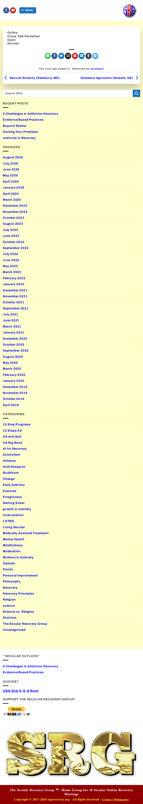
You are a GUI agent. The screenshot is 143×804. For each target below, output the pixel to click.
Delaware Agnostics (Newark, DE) (107, 77)
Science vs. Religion (18, 611)
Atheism (9, 460)
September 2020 (15, 350)
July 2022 (10, 254)
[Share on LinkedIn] (82, 56)
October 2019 (13, 398)
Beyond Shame (14, 125)
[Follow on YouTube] (13, 10)
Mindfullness (13, 545)
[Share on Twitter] (61, 56)
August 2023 (13, 223)
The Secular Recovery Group (25, 623)
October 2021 (13, 302)
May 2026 (10, 175)
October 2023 (13, 217)
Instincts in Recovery (19, 138)
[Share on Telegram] (95, 56)
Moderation (12, 551)
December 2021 (15, 290)
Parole (8, 569)
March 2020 (12, 368)
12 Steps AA (12, 430)
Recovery (10, 587)
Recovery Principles (18, 593)
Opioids (9, 563)
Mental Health (13, 539)
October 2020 (13, 344)
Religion (9, 599)
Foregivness (12, 497)
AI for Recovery (15, 448)
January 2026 (13, 187)
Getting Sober (14, 502)
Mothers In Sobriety (18, 557)
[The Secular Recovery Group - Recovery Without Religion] (129, 10)
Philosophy (11, 581)
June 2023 (11, 235)
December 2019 (15, 386)
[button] (27, 10)
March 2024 (12, 199)
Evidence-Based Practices (23, 119)
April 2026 (11, 181)
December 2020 (15, 338)
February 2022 (14, 278)
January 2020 (13, 380)
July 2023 (10, 229)
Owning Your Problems (20, 131)
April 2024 (11, 193)
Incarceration (13, 515)
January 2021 (13, 332)
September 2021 (15, 308)
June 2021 (11, 320)
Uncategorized (14, 629)
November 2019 (15, 392)
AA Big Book (13, 442)
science (9, 605)
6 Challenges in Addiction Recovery (30, 113)
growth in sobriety (17, 509)
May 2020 (10, 362)
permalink (97, 69)
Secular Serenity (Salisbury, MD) (34, 77)
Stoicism (9, 617)
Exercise (9, 491)
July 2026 (10, 163)
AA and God (12, 436)
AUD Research (14, 466)
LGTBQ (8, 521)
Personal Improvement (20, 575)
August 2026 (13, 157)
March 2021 (12, 326)
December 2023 (15, 205)
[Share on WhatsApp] (48, 56)
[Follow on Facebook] (6, 10)
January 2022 (13, 284)
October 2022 (13, 242)
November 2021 (15, 296)
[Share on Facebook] (54, 56)
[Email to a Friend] (68, 56)
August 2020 (13, 356)
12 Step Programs (17, 424)
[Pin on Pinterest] (75, 56)
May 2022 (10, 266)
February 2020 (14, 374)
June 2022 (11, 260)
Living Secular (14, 527)
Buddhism (11, 472)
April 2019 (11, 405)
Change (9, 478)
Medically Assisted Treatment (26, 533)
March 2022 (12, 272)
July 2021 (10, 314)
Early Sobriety (14, 484)
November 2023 (15, 211)
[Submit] (136, 93)
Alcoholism (11, 454)
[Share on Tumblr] (88, 56)
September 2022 (15, 248)
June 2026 (11, 169)
